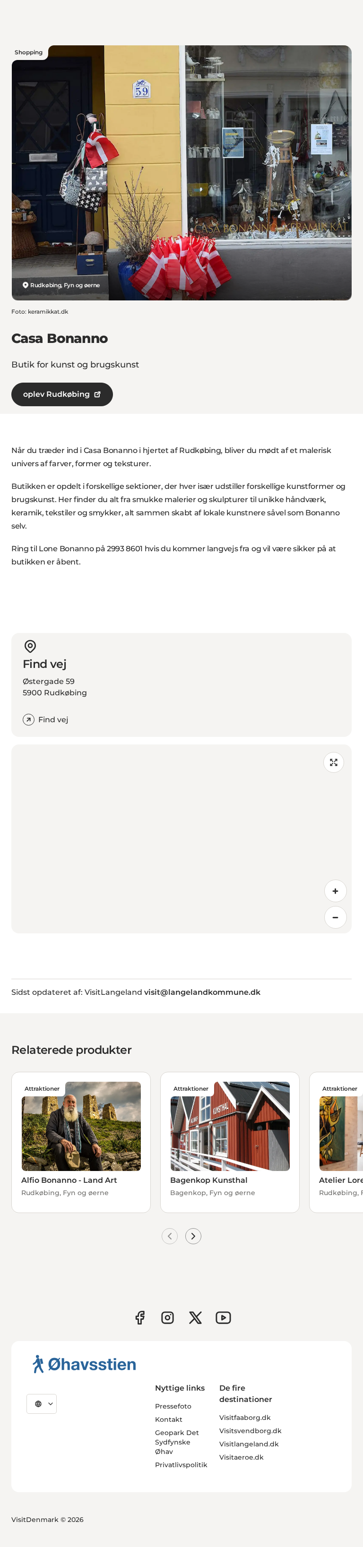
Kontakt (168, 1419)
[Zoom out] (335, 917)
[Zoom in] (335, 891)
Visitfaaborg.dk (245, 1417)
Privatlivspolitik (181, 1465)
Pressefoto (173, 1406)
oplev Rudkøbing (56, 394)
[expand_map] (333, 762)
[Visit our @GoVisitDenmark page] (195, 1317)
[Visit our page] (167, 1317)
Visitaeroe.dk (241, 1457)
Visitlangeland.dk (249, 1444)
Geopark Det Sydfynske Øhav (177, 1442)
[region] (181, 838)
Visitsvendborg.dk (250, 1431)
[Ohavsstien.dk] (84, 1363)
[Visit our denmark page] (139, 1317)
